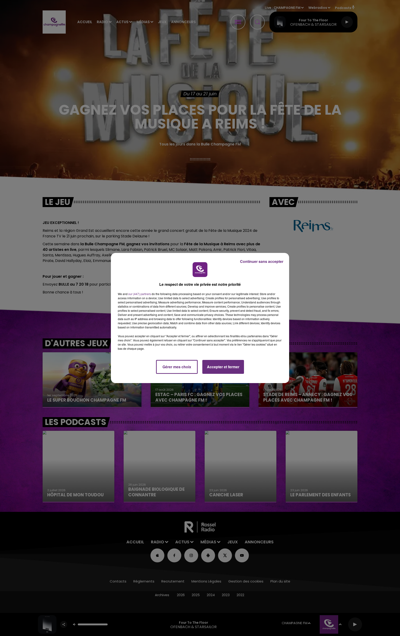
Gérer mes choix (176, 366)
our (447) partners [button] (139, 294)
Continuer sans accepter (261, 261)
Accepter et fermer (223, 366)
